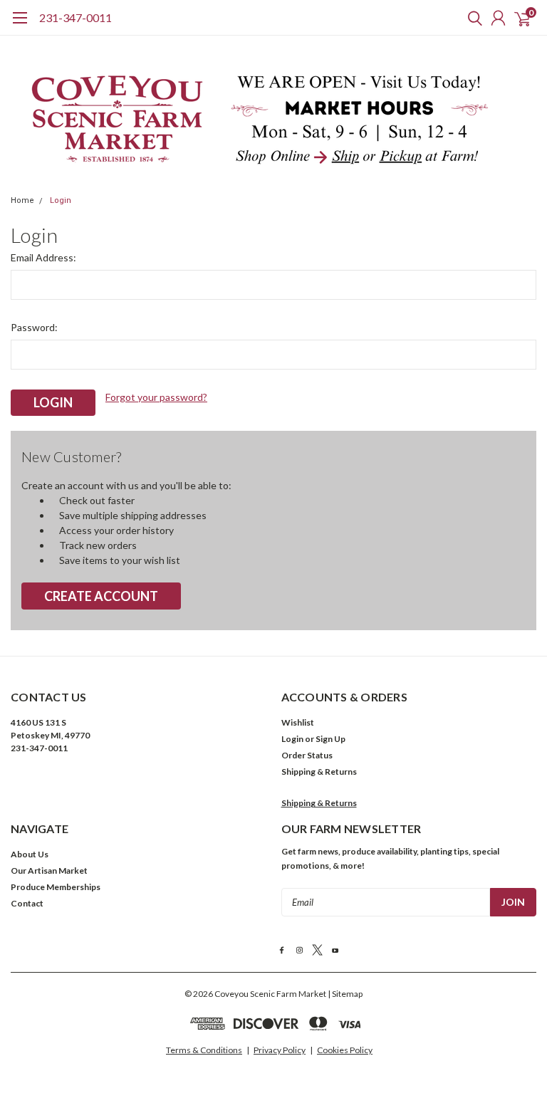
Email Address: (43, 257)
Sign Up (330, 738)
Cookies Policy (345, 1050)
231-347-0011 (75, 17)
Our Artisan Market (49, 870)
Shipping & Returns (319, 771)
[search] (471, 18)
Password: (34, 327)
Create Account (101, 596)
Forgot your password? (156, 397)
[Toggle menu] (19, 25)
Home (22, 200)
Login (60, 200)
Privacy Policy (280, 1050)
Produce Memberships (55, 887)
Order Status (307, 755)
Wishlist (297, 722)
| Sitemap (345, 993)
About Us (29, 854)
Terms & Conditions (204, 1050)
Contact (27, 903)
